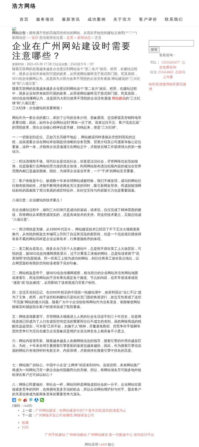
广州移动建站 (76, 435)
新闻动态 (84, 38)
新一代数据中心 (121, 435)
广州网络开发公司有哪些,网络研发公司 (64, 415)
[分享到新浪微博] (25, 400)
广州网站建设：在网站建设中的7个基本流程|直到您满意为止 (80, 410)
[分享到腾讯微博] (31, 400)
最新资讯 (71, 19)
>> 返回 (32, 38)
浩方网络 (24, 6)
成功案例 (97, 19)
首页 (24, 19)
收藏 (25, 422)
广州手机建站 (55, 435)
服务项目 (45, 19)
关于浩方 (122, 19)
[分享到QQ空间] (20, 400)
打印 (25, 427)
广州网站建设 (98, 435)
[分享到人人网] (36, 400)
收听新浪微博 (159, 84)
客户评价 (148, 19)
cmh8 (103, 444)
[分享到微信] (42, 400)
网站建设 (118, 98)
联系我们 (174, 19)
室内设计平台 (144, 435)
